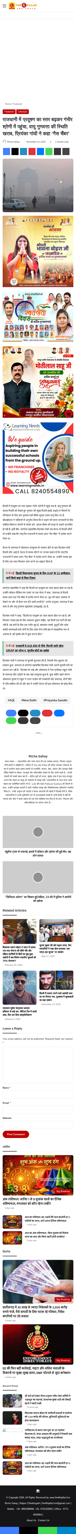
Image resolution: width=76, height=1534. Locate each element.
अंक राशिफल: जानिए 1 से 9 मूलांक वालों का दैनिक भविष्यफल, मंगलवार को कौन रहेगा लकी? (32, 1202)
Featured (17, 104)
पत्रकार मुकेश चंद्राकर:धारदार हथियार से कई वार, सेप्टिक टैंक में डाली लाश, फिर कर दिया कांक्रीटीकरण (20, 1011)
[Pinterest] (32, 151)
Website (7, 1118)
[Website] (38, 808)
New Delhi (29, 700)
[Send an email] (21, 142)
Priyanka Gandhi (56, 700)
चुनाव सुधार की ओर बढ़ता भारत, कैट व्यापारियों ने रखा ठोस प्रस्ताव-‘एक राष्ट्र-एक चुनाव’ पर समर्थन (55, 948)
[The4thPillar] (23, 5)
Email (7, 1103)
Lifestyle (22, 111)
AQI (11, 700)
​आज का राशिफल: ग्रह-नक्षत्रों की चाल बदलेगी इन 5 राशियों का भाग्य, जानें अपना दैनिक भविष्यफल (47, 1219)
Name (6, 1087)
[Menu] (4, 7)
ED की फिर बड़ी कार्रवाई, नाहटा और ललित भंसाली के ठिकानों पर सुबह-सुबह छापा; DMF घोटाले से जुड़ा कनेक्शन (36, 1371)
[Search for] (71, 7)
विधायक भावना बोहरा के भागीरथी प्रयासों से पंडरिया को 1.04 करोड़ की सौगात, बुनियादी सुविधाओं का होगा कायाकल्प (48, 1417)
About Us (31, 1520)
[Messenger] (40, 151)
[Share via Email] (57, 151)
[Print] (65, 151)
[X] (15, 151)
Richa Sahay (13, 142)
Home (7, 104)
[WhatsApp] (48, 151)
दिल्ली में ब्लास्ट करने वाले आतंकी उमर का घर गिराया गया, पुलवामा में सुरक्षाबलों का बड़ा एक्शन (56, 996)
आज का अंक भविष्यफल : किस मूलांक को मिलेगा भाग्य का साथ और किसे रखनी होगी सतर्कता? (46, 1235)
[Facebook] (6, 151)
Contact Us (43, 1520)
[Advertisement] (38, 59)
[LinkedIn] (23, 151)
